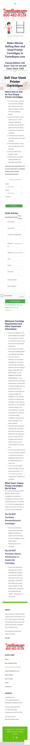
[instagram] (17, 738)
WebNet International (12, 731)
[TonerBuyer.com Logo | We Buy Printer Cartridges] (15, 9)
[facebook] (13, 738)
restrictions (8, 70)
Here (6, 504)
